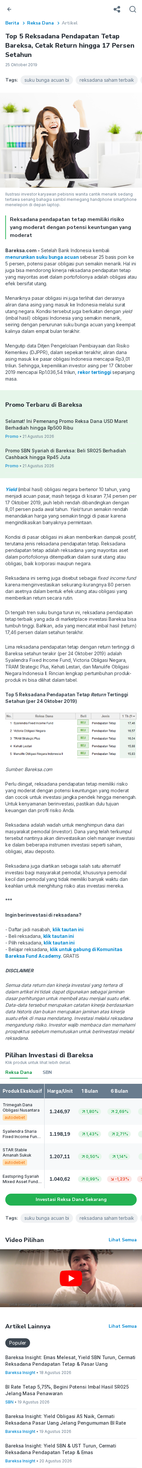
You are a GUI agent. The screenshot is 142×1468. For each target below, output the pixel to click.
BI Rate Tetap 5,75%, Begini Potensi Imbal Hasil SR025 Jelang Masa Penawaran (67, 1390)
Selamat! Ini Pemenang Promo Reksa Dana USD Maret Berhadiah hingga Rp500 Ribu (66, 424)
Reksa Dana (40, 23)
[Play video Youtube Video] (71, 1278)
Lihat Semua (123, 1240)
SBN (47, 1072)
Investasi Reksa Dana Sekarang (71, 1199)
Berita (12, 23)
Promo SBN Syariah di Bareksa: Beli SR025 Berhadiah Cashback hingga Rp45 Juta (65, 454)
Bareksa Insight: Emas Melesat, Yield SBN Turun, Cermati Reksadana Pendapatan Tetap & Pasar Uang (70, 1360)
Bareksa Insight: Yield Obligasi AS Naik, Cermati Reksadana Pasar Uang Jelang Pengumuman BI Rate (65, 1419)
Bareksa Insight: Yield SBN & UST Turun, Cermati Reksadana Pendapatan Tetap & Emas (60, 1449)
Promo (11, 436)
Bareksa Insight (20, 1372)
